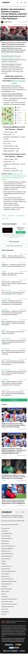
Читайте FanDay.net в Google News (14, 245)
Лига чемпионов (7, 290)
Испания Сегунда (5, 568)
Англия (3, 254)
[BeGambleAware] (10, 651)
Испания (3, 24)
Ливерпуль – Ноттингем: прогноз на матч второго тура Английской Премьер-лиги (14, 265)
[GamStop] (14, 648)
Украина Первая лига (6, 584)
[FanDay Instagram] (21, 512)
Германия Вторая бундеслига (8, 571)
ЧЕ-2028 (3, 561)
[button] (17, 2)
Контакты (3, 614)
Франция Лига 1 (5, 543)
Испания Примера (5, 536)
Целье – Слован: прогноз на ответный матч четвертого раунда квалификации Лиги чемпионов (13, 362)
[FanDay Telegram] (18, 512)
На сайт (20, 232)
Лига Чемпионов (5, 528)
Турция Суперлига (5, 558)
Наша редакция (5, 611)
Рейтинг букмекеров (14, 241)
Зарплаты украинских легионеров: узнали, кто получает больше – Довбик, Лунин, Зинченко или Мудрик (14, 425)
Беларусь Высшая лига (7, 556)
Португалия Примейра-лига (8, 546)
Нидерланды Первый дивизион (9, 581)
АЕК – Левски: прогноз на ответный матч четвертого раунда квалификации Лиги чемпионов (14, 352)
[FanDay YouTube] (23, 512)
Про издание (4, 596)
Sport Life (3, 594)
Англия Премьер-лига (6, 533)
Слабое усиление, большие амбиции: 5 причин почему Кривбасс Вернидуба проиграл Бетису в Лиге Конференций (13, 501)
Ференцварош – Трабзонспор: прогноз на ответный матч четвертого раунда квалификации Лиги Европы (14, 312)
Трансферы (4, 586)
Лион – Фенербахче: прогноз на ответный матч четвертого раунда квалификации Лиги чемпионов (14, 373)
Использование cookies (7, 601)
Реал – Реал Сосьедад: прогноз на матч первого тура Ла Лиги (13, 332)
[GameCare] (21, 651)
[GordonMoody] (18, 645)
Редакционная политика (7, 606)
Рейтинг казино (5, 591)
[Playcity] (9, 645)
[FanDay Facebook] (16, 512)
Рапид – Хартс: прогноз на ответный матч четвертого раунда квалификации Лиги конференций (14, 342)
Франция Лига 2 (5, 576)
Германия (4, 271)
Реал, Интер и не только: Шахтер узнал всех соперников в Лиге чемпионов (13, 293)
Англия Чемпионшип (6, 566)
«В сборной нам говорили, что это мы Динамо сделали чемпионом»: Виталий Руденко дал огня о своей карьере (14, 476)
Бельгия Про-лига (5, 551)
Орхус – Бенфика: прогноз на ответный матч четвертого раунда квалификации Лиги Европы (13, 323)
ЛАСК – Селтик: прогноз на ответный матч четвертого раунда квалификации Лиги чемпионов (13, 393)
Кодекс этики (4, 609)
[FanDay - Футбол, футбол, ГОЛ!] (6, 2)
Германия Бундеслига (6, 538)
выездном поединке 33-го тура (10, 58)
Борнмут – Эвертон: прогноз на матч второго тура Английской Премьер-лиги (13, 256)
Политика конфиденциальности (9, 599)
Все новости (14, 400)
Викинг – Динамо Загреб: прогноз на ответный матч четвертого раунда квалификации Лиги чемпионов (12, 383)
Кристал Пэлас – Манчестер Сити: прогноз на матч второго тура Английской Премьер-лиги (14, 283)
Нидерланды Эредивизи (7, 548)
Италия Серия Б (5, 573)
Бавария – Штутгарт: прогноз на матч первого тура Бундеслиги (12, 274)
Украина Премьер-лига (7, 553)
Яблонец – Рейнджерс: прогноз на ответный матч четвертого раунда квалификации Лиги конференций (12, 302)
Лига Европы (5, 309)
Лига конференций (6, 299)
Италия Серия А (5, 541)
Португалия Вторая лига (7, 578)
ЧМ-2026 (3, 563)
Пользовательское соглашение (9, 604)
